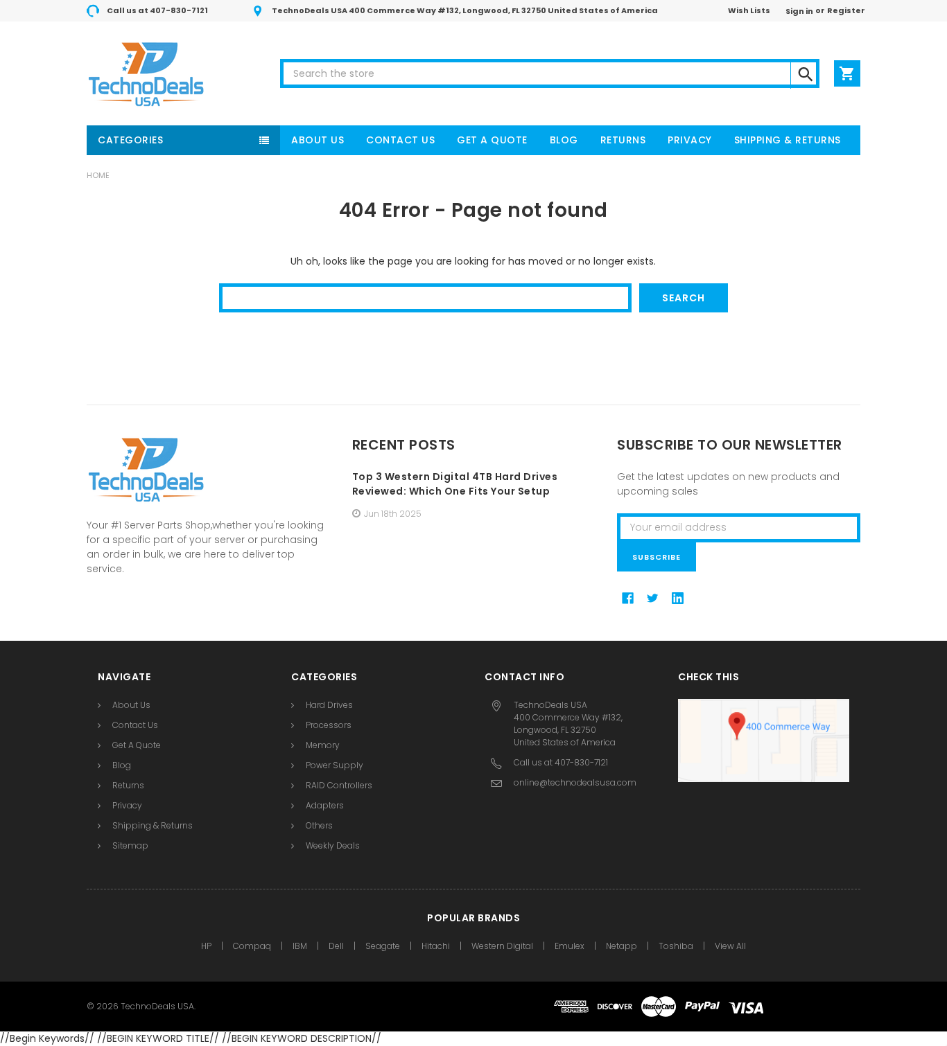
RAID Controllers (339, 785)
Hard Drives (329, 705)
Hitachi (436, 946)
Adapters (325, 805)
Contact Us (400, 140)
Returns (623, 140)
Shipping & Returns (787, 140)
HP (206, 946)
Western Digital (502, 946)
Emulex (569, 946)
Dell (336, 946)
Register (846, 10)
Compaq (252, 946)
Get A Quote (492, 140)
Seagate (382, 946)
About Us (317, 140)
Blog (564, 140)
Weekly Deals (333, 845)
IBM (300, 946)
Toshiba (676, 946)
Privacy (690, 140)
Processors (328, 725)
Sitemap (130, 845)
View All (730, 946)
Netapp (621, 946)
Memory (323, 745)
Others (319, 825)
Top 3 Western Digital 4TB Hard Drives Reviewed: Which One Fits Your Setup (455, 484)
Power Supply (334, 765)
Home (98, 175)
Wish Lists (749, 10)
